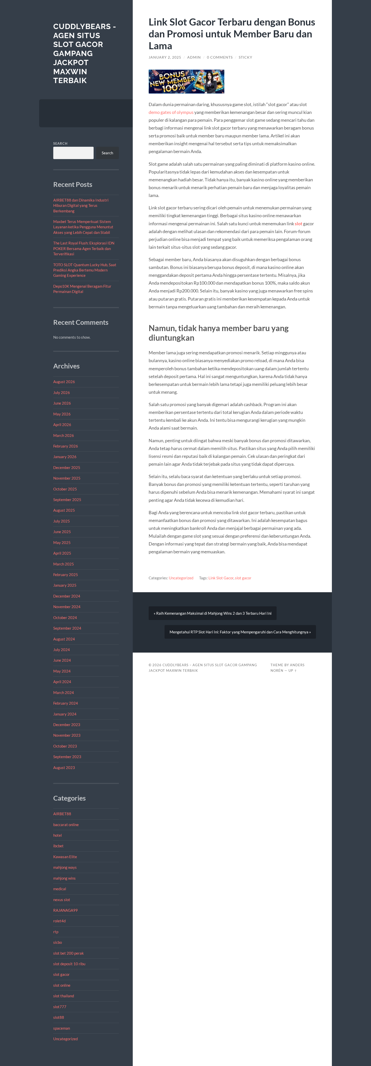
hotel (57, 835)
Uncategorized (65, 1038)
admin (194, 57)
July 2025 (61, 521)
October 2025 (65, 489)
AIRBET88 (62, 813)
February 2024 (65, 703)
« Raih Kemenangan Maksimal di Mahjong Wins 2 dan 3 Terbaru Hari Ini (213, 613)
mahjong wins (64, 878)
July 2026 (61, 392)
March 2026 (63, 435)
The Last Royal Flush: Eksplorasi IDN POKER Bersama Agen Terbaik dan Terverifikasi (83, 248)
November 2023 (67, 735)
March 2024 (63, 692)
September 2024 (67, 628)
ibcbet (58, 846)
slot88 (58, 1017)
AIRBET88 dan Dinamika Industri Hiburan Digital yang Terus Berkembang (81, 205)
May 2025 (62, 542)
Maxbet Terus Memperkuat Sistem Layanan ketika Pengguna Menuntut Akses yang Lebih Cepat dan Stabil (83, 227)
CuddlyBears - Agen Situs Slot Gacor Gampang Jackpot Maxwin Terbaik (84, 53)
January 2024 (64, 714)
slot (298, 223)
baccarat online (66, 824)
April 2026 (62, 424)
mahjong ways (65, 867)
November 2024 (67, 606)
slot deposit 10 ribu (69, 963)
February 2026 (65, 446)
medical (59, 888)
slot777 (59, 1006)
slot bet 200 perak (68, 953)
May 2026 (62, 414)
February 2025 (65, 574)
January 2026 (64, 456)
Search (60, 143)
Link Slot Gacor (220, 578)
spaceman (61, 1028)
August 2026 (64, 381)
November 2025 (67, 478)
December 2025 (66, 467)
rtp (55, 931)
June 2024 (62, 660)
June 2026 (62, 403)
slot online (61, 985)
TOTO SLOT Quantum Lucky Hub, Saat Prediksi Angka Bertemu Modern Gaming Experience (84, 270)
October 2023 (65, 746)
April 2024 (62, 681)
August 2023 (64, 767)
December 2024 (66, 596)
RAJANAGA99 (65, 910)
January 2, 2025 (165, 57)
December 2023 (66, 724)
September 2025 (67, 499)
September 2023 (67, 756)
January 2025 (64, 585)
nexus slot (61, 899)
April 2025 (62, 553)
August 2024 (64, 639)
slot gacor (61, 974)
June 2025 (62, 531)
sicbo (57, 942)
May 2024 (62, 671)
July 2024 (61, 649)
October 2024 (65, 617)
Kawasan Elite (65, 856)
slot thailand (63, 996)
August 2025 (64, 510)
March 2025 (63, 564)
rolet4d (59, 921)
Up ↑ (292, 670)
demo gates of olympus (171, 112)
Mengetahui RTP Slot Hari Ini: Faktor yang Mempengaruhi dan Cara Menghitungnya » (240, 632)
